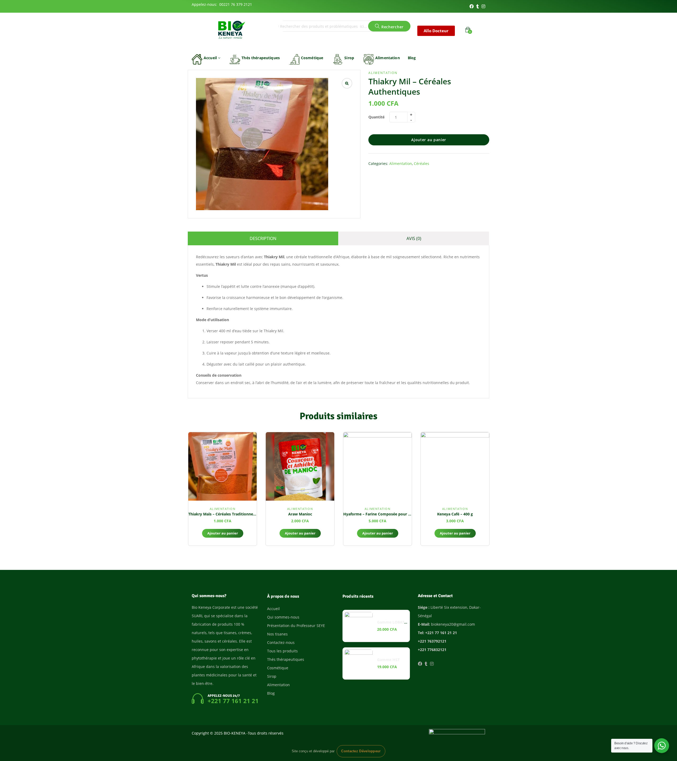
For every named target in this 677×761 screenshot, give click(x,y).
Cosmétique (312, 57)
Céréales (421, 163)
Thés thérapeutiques (260, 57)
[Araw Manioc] (300, 466)
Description (263, 238)
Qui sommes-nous (283, 617)
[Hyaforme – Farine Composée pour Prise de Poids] (377, 466)
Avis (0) (413, 238)
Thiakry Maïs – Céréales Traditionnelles (223, 513)
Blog (412, 57)
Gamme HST (388, 659)
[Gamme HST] (359, 663)
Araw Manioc (300, 513)
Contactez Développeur (361, 751)
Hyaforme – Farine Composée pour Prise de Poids (388, 513)
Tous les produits (282, 650)
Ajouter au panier (428, 139)
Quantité (376, 116)
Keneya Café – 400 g (455, 513)
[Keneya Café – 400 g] (455, 466)
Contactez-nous (281, 642)
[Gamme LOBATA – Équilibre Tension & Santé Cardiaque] (359, 626)
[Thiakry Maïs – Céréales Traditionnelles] (222, 466)
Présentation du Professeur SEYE (296, 625)
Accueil (211, 57)
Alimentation (387, 57)
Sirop (349, 57)
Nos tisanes (277, 634)
